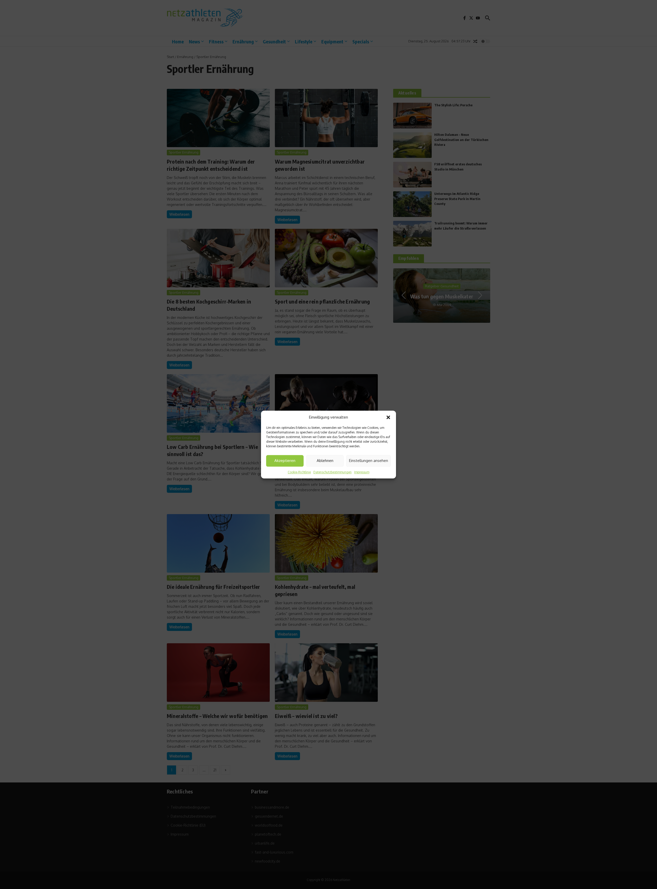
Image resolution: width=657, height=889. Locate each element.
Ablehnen (325, 460)
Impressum (361, 472)
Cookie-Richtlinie (299, 472)
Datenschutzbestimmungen (332, 472)
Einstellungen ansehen (368, 460)
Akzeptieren (284, 460)
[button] (388, 417)
